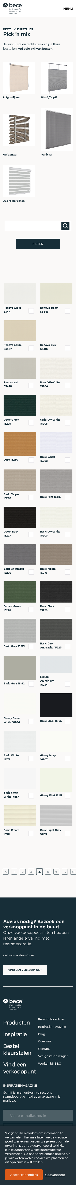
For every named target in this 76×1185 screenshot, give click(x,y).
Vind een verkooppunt (25, 970)
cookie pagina (54, 1154)
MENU (68, 8)
